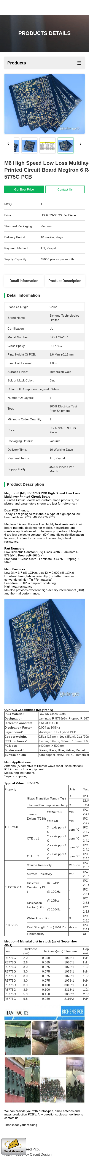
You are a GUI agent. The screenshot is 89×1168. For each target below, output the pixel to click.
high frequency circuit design (28, 1154)
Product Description (64, 281)
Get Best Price (24, 189)
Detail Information (24, 281)
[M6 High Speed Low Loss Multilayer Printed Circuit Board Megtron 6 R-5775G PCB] (44, 104)
